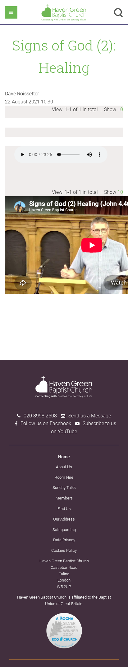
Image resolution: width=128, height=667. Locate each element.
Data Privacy (64, 540)
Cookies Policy (64, 550)
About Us (64, 466)
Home (64, 456)
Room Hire (64, 477)
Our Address (64, 519)
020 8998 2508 (40, 416)
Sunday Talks (64, 487)
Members (64, 498)
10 (120, 109)
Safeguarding (64, 529)
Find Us (64, 508)
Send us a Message (89, 416)
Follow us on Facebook (46, 423)
